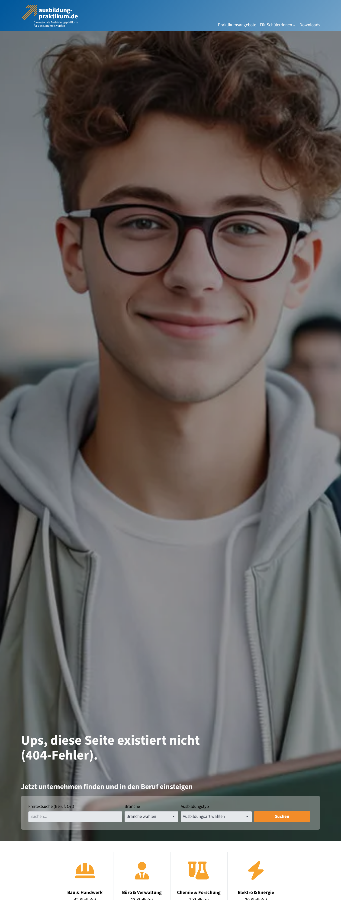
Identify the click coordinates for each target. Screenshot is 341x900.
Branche (132, 806)
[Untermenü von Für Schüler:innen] (294, 25)
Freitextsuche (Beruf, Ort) (51, 806)
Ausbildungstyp (195, 806)
